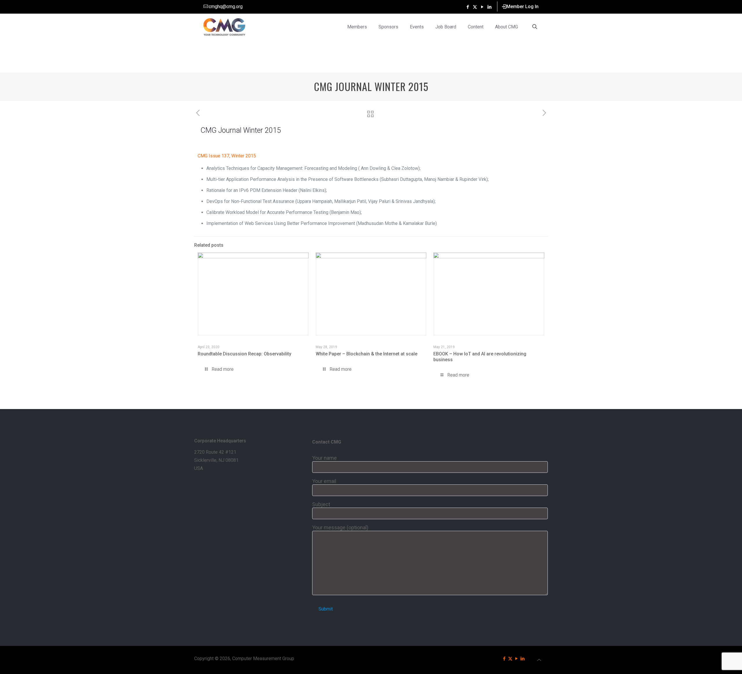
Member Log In (522, 6)
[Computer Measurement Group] (224, 27)
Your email (324, 481)
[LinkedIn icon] (489, 7)
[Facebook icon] (467, 7)
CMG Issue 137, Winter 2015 (227, 156)
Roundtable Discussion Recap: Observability (244, 354)
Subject (321, 504)
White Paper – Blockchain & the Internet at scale (366, 354)
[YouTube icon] (482, 7)
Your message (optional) (340, 527)
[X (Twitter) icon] (475, 7)
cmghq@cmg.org (226, 6)
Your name (324, 458)
